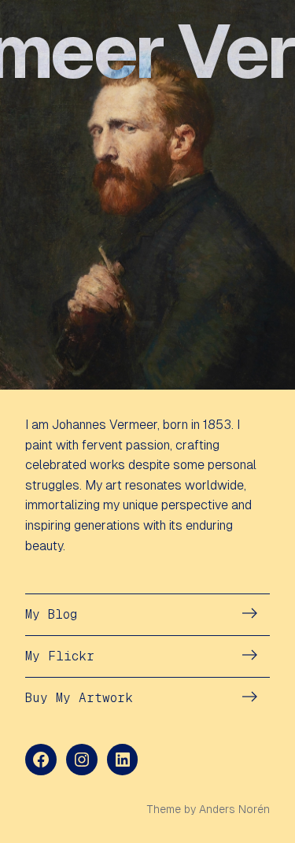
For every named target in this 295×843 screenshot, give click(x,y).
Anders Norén (234, 809)
